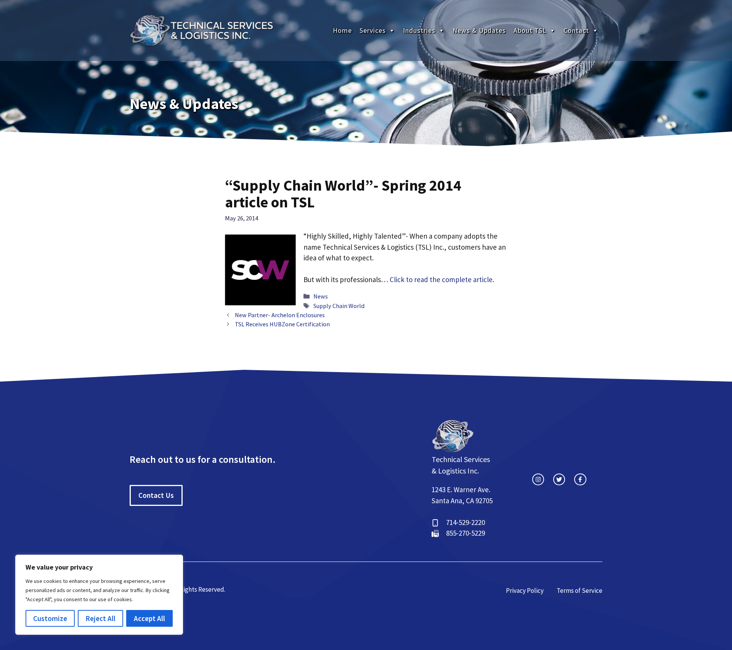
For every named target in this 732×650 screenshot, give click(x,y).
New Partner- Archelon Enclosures (280, 315)
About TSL (530, 30)
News (320, 296)
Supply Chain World (338, 306)
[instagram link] (538, 479)
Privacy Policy (525, 590)
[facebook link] (580, 479)
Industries (419, 30)
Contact (576, 30)
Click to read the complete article (441, 279)
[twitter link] (559, 479)
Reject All (100, 618)
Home (342, 30)
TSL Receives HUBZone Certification (282, 324)
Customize (50, 618)
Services (373, 30)
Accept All (149, 618)
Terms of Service (579, 590)
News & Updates (479, 30)
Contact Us (156, 495)
